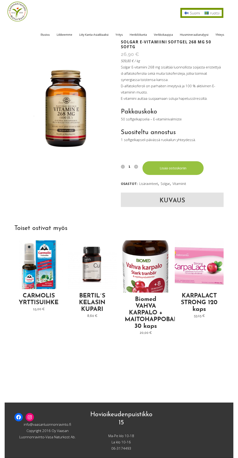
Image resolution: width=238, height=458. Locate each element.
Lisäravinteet (148, 183)
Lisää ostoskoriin (173, 168)
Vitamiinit (179, 183)
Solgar (165, 183)
